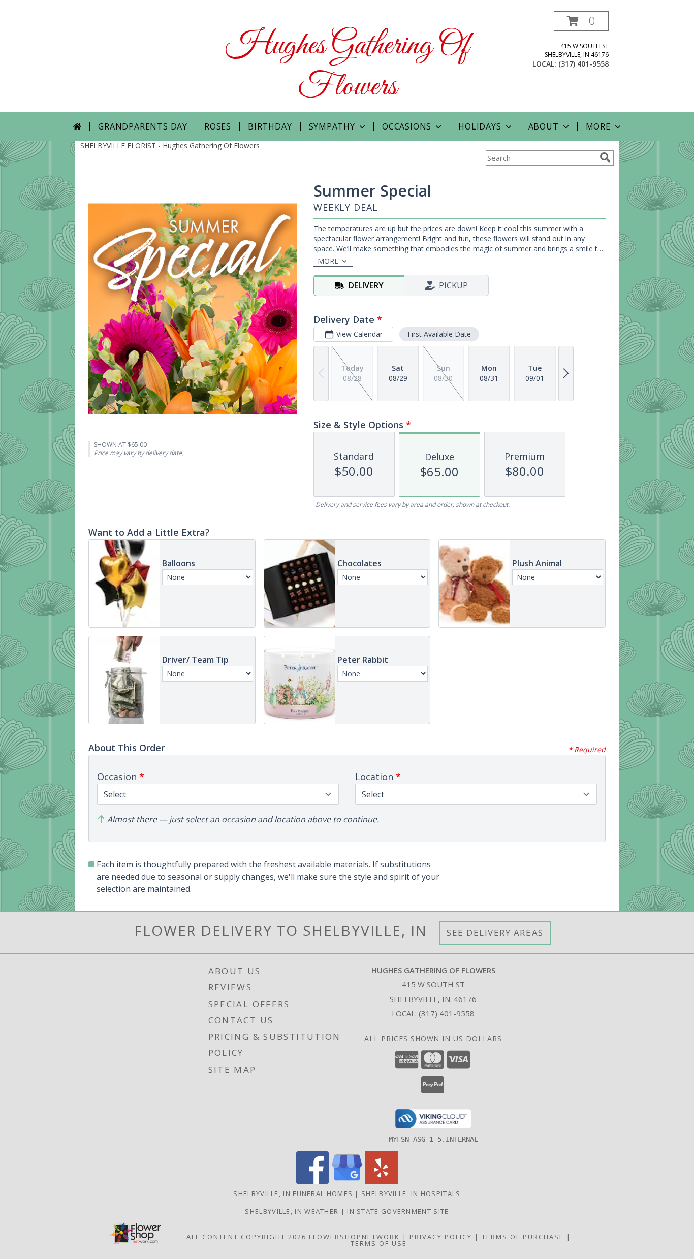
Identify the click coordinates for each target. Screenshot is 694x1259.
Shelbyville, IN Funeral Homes (293, 1193)
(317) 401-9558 (583, 64)
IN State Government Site (398, 1211)
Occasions (406, 126)
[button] (581, 21)
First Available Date (439, 334)
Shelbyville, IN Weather (291, 1211)
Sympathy (332, 126)
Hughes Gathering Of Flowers (347, 66)
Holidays (479, 126)
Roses (217, 126)
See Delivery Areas (495, 933)
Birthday (270, 126)
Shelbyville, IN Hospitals (411, 1193)
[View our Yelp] (381, 1181)
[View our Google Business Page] (347, 1181)
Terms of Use (379, 1243)
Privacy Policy (440, 1236)
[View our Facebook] (312, 1181)
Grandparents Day (142, 126)
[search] (605, 157)
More (598, 126)
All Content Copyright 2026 (246, 1236)
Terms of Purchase (523, 1236)
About (543, 126)
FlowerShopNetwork (354, 1236)
